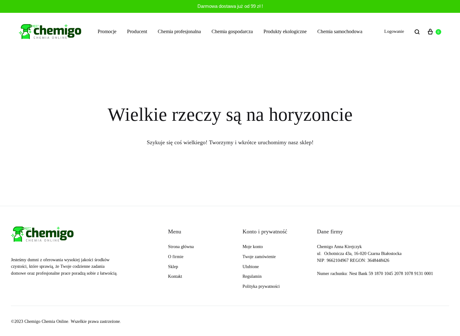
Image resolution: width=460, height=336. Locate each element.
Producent (137, 31)
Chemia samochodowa (339, 31)
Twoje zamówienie (259, 256)
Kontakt (175, 276)
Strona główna (181, 246)
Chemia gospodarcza (232, 31)
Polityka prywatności (261, 286)
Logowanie (394, 31)
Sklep (173, 266)
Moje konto (253, 246)
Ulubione (251, 266)
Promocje (107, 31)
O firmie (175, 256)
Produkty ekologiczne (285, 31)
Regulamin (252, 276)
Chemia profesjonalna (179, 31)
